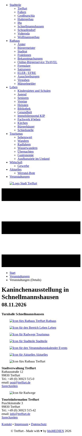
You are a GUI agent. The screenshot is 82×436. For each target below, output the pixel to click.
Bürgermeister (26, 47)
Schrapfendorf (26, 30)
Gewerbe (23, 166)
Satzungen (24, 69)
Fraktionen (24, 55)
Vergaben (23, 80)
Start (12, 272)
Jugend (22, 94)
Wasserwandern (27, 148)
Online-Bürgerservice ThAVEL (37, 62)
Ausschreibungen (28, 76)
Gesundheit (25, 112)
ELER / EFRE (27, 73)
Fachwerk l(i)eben (29, 119)
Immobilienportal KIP (31, 115)
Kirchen (23, 123)
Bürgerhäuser (26, 126)
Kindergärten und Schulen (34, 90)
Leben (14, 87)
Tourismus (16, 133)
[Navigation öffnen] (41, 266)
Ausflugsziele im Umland (34, 158)
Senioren (23, 98)
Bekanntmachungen (30, 58)
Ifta (20, 22)
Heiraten (23, 105)
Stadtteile (15, 5)
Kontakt (7, 424)
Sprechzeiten (10, 386)
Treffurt (22, 8)
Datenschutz (39, 424)
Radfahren (24, 144)
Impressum (21, 424)
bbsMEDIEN (55, 431)
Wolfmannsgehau (28, 37)
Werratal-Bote (26, 173)
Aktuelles (15, 169)
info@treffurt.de (20, 414)
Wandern (23, 140)
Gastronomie (26, 155)
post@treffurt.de (20, 382)
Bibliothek (24, 108)
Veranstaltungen (20, 176)
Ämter (21, 44)
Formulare (24, 65)
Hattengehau (25, 19)
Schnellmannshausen (31, 26)
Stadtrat (22, 51)
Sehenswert (25, 137)
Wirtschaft (16, 162)
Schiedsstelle (26, 130)
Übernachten (26, 151)
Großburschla (26, 15)
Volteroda (24, 33)
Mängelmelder (27, 83)
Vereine (22, 101)
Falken (22, 12)
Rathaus (15, 40)
